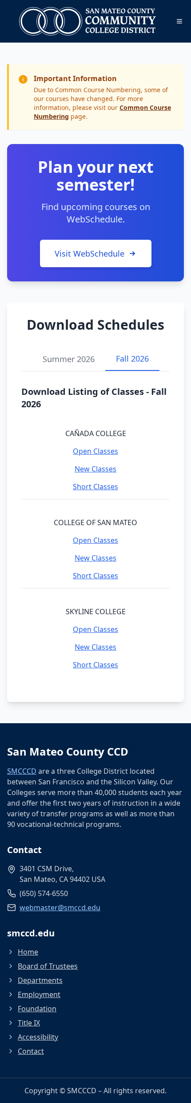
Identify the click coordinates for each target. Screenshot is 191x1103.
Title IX (29, 1023)
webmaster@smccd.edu (60, 907)
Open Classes (95, 451)
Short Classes (95, 486)
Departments (40, 980)
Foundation (37, 1008)
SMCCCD (21, 771)
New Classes (95, 469)
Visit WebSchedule (89, 253)
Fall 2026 (132, 358)
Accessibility (38, 1037)
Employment (39, 994)
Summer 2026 (69, 359)
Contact (31, 1051)
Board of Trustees (48, 966)
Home (28, 952)
